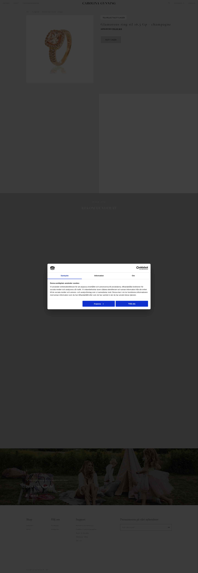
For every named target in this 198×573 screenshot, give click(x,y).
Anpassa (97, 304)
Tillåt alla (131, 304)
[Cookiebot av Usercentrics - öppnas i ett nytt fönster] (138, 268)
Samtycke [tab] (65, 276)
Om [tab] (133, 276)
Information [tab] (99, 276)
